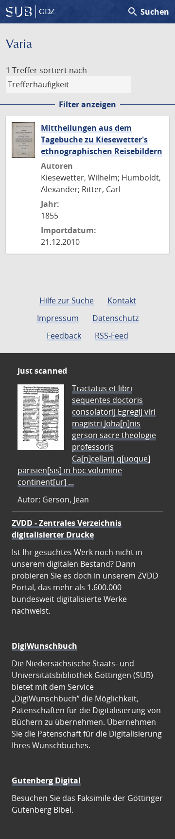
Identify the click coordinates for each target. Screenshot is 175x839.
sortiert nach (63, 70)
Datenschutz (115, 318)
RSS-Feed (111, 335)
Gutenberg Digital (46, 780)
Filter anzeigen (87, 104)
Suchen (148, 12)
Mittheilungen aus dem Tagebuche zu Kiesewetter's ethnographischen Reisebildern (101, 139)
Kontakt (121, 300)
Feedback (64, 335)
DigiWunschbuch (44, 645)
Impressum (58, 318)
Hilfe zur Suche (66, 300)
